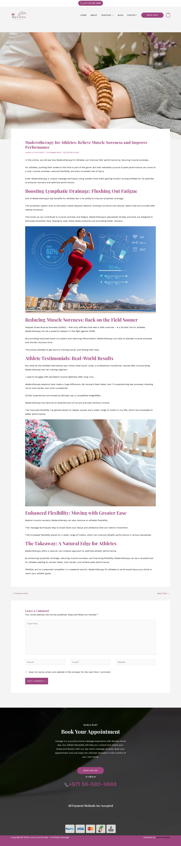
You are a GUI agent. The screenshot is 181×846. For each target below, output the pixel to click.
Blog (120, 15)
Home (83, 15)
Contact (132, 15)
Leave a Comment (34, 152)
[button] (152, 15)
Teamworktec (163, 837)
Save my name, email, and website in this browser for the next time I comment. (70, 672)
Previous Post (19, 593)
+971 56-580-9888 (92, 3)
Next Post (163, 593)
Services (106, 15)
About (93, 15)
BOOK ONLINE (90, 770)
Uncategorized (53, 152)
